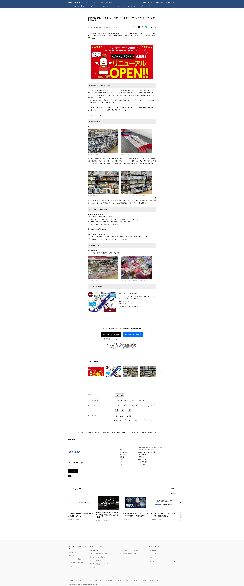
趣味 (116, 410)
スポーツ (149, 6)
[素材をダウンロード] (151, 27)
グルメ (143, 6)
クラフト (151, 406)
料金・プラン (72, 555)
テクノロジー (77, 6)
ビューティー (107, 6)
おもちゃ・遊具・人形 (138, 400)
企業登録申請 (160, 2)
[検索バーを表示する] (174, 2)
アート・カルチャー (121, 400)
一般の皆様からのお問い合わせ (150, 581)
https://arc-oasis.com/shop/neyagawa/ (132, 308)
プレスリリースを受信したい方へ (77, 559)
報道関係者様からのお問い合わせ (115, 581)
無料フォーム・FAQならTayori (128, 553)
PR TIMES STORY (94, 550)
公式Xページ (152, 558)
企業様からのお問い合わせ (133, 581)
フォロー (73, 471)
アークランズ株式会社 (94, 432)
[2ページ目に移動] (172, 493)
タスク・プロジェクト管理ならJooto (129, 550)
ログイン (169, 2)
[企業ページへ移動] (74, 452)
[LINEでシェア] (145, 27)
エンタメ (98, 6)
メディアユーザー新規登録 (133, 335)
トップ (71, 432)
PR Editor (92, 567)
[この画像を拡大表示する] (96, 371)
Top (69, 6)
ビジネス (136, 6)
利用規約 (102, 581)
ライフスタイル (127, 6)
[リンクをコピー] (154, 27)
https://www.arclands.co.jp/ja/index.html (150, 447)
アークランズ (133, 406)
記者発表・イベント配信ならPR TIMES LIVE (101, 557)
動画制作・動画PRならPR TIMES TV (99, 553)
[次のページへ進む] (161, 371)
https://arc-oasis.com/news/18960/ (117, 115)
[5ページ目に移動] (175, 493)
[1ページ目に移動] (171, 493)
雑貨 (122, 410)
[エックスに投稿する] (139, 27)
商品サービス (119, 395)
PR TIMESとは (72, 552)
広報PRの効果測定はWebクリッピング (100, 564)
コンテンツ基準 (93, 581)
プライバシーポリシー (81, 581)
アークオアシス (120, 406)
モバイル (85, 6)
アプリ (92, 6)
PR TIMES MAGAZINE (96, 560)
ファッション (117, 6)
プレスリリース (80, 432)
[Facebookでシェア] (142, 27)
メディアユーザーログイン (111, 335)
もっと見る (172, 488)
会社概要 (71, 581)
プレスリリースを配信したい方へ (77, 562)
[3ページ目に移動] (173, 493)
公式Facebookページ (154, 550)
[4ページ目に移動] (174, 493)
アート (143, 406)
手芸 (129, 410)
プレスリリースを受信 (147, 2)
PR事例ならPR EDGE (125, 557)
